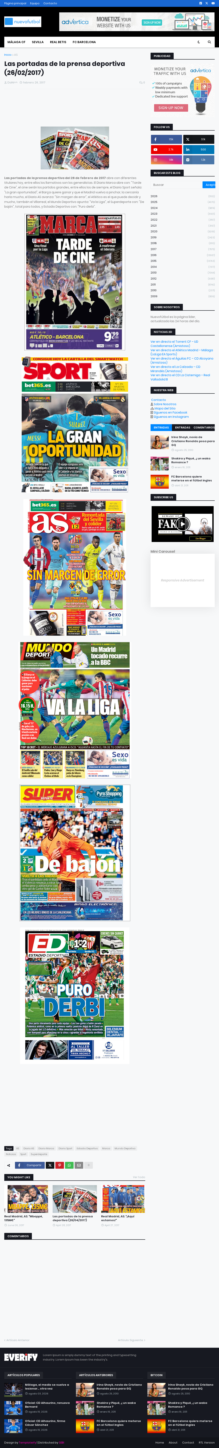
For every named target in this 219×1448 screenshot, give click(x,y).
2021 (183, 226)
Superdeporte (39, 1154)
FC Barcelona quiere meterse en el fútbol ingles (191, 478)
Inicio (8, 55)
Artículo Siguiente (130, 1340)
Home (159, 1443)
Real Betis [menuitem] (58, 42)
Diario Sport (65, 1148)
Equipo (35, 3)
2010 (183, 290)
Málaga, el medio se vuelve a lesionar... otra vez (47, 1387)
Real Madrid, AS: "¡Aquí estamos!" (117, 1218)
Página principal (15, 3)
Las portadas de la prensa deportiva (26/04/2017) (73, 1218)
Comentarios (204, 427)
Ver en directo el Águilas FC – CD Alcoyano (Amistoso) (182, 360)
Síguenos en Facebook (170, 412)
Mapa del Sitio (165, 408)
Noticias (11, 1154)
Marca (106, 1148)
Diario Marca (46, 1148)
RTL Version (207, 1443)
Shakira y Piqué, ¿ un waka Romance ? (190, 460)
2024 (183, 208)
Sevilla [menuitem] (38, 42)
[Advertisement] (54, 109)
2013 (183, 273)
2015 (183, 261)
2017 (183, 249)
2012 (183, 279)
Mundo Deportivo (125, 1148)
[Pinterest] (59, 1165)
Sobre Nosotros (165, 404)
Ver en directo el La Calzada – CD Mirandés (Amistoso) (175, 369)
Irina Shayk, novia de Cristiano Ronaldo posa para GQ (193, 441)
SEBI (61, 1443)
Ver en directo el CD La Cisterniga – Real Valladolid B (180, 377)
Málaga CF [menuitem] (16, 42)
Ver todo (139, 1177)
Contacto (50, 3)
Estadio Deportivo (87, 1148)
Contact (188, 1443)
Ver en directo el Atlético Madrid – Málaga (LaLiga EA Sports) (182, 352)
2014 (183, 267)
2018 (183, 243)
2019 (183, 237)
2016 (183, 255)
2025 (183, 202)
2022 (183, 220)
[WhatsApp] (69, 1165)
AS (16, 55)
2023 (183, 214)
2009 (183, 296)
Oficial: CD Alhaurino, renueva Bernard (47, 1405)
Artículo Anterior (18, 1340)
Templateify (27, 1443)
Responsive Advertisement (182, 580)
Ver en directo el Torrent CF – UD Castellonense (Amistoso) (174, 343)
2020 (183, 231)
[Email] (79, 1165)
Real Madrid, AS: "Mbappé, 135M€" (23, 1218)
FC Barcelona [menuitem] (84, 42)
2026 (183, 196)
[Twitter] (50, 1165)
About (173, 1443)
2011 (183, 285)
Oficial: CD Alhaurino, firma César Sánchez (45, 1423)
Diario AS (29, 1148)
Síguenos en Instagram (171, 417)
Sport (23, 1154)
